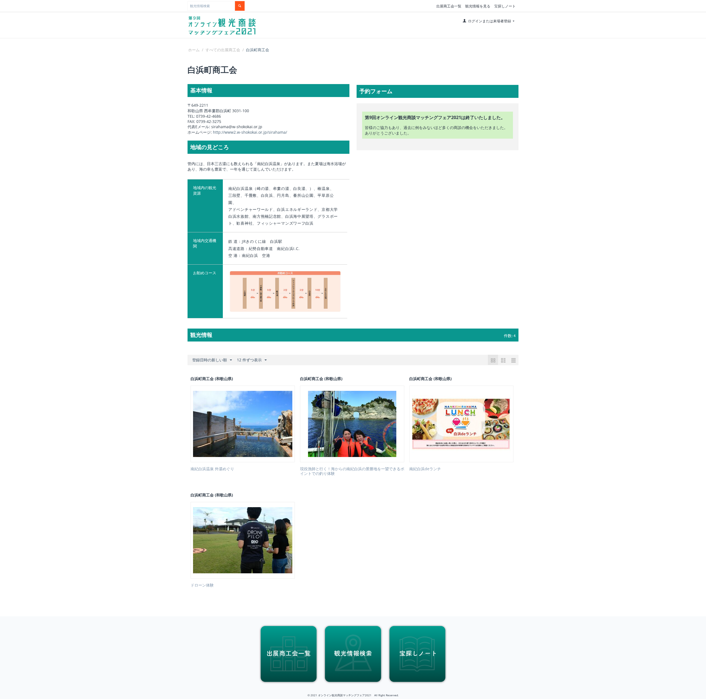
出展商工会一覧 (448, 6)
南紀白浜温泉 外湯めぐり (212, 469)
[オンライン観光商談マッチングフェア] (222, 25)
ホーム (194, 49)
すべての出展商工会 (222, 49)
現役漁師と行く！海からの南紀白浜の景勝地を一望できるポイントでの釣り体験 (352, 471)
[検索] (240, 6)
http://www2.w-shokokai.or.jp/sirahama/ (250, 132)
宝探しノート (505, 6)
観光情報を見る (477, 6)
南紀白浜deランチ (425, 469)
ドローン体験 (202, 585)
